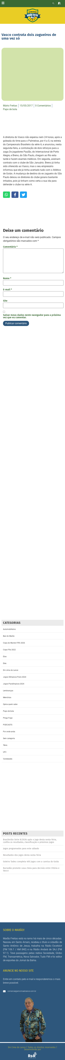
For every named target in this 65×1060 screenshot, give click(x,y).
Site (5, 301)
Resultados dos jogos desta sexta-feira (22, 855)
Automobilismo (9, 629)
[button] (53, 3)
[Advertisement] (32, 474)
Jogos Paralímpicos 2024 (13, 684)
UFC (4, 752)
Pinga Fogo (8, 718)
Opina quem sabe (10, 704)
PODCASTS (7, 725)
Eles (4, 663)
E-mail (7, 289)
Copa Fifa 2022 (9, 650)
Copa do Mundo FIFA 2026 (14, 643)
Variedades (7, 759)
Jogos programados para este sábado (21, 848)
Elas (4, 656)
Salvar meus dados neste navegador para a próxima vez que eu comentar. (32, 316)
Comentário (10, 247)
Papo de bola (10, 109)
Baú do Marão (9, 636)
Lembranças (8, 691)
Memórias (7, 697)
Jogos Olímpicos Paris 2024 (14, 677)
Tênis (5, 745)
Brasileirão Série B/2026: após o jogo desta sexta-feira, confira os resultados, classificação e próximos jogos (30, 840)
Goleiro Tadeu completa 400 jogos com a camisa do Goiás (31, 861)
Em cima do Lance (10, 670)
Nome (7, 278)
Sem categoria (9, 738)
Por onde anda (9, 732)
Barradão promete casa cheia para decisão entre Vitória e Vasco (31, 869)
